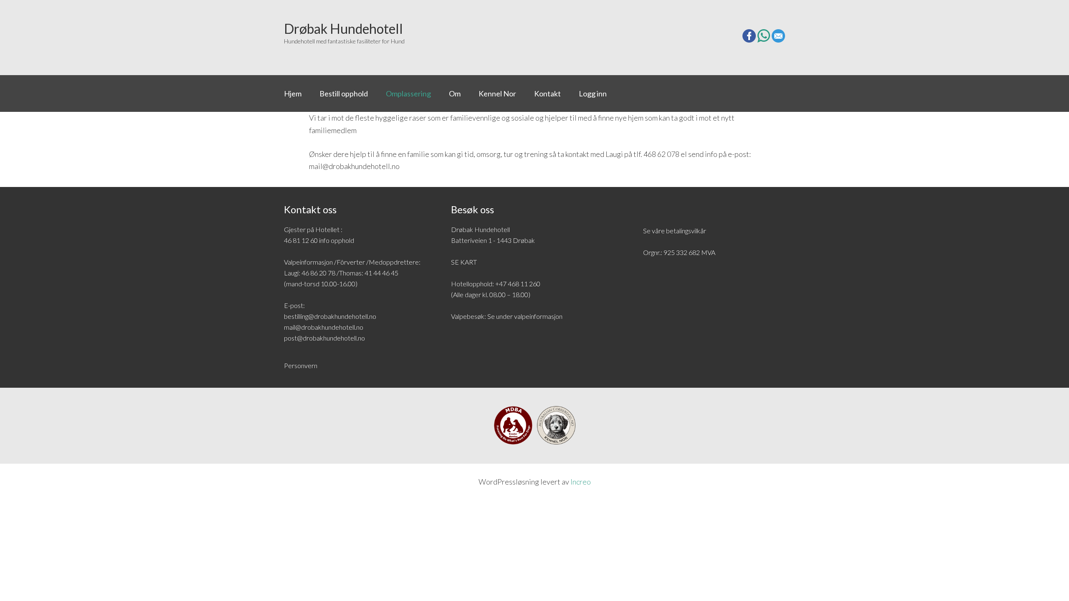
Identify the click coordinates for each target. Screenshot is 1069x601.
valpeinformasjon (538, 316)
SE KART (464, 262)
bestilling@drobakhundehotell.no (330, 316)
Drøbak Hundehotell (323, 30)
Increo (580, 481)
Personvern (300, 365)
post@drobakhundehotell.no (324, 338)
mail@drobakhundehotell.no (323, 327)
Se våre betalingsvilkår (674, 231)
